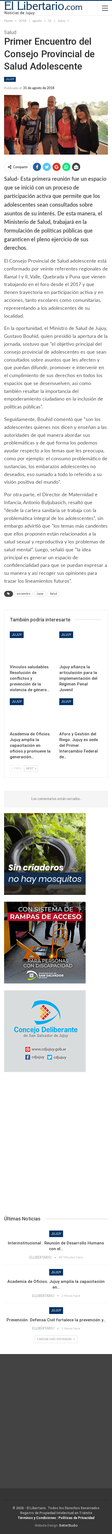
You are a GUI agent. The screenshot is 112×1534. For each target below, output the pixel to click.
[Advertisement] (56, 1145)
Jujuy (10, 79)
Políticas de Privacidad (76, 1518)
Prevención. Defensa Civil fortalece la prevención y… (56, 1320)
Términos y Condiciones (37, 1518)
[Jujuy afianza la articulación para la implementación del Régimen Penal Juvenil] (80, 646)
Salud (53, 593)
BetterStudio (68, 1525)
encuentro (23, 593)
